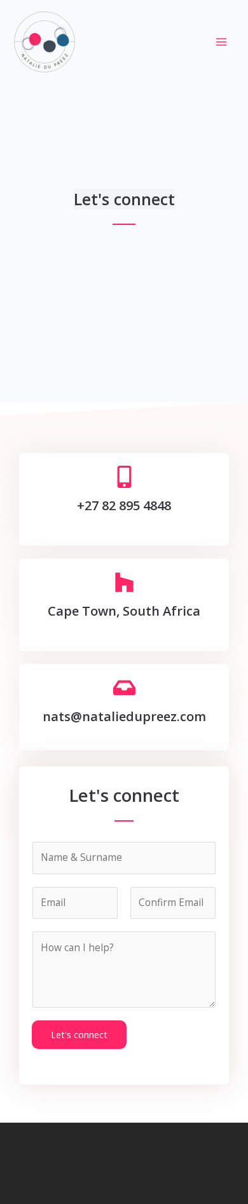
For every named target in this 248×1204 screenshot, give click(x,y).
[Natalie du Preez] (44, 42)
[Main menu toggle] (221, 41)
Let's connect (79, 1034)
